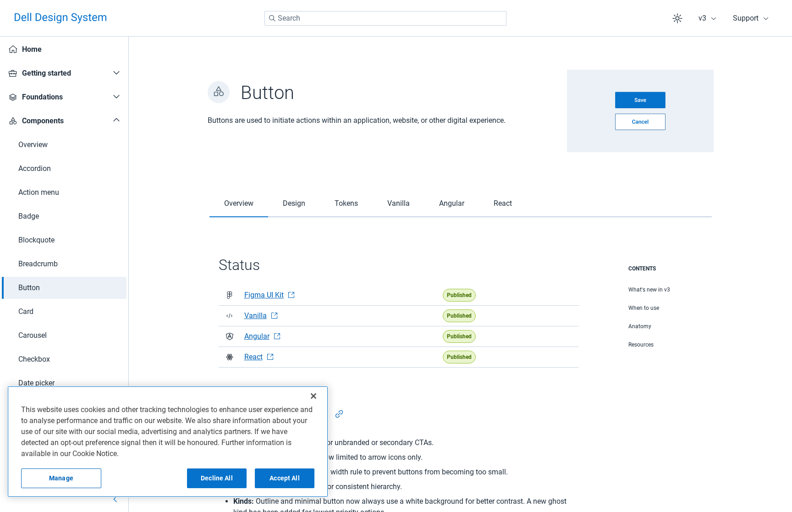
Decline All (217, 478)
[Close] (313, 396)
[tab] (238, 204)
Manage (61, 478)
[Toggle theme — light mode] (677, 18)
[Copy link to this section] (339, 414)
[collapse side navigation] (115, 499)
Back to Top (750, 444)
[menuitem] (64, 50)
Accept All (284, 478)
